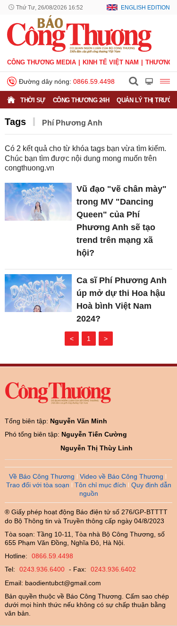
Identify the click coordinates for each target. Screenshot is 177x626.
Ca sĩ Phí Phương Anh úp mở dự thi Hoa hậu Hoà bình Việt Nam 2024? (121, 299)
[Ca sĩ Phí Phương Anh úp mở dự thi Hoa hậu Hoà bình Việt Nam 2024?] (38, 293)
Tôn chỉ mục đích (100, 485)
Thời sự (32, 100)
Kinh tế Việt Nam (111, 62)
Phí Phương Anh (72, 123)
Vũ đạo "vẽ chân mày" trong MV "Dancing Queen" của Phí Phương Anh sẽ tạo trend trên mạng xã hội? (121, 221)
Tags (15, 121)
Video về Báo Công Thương (121, 476)
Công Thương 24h (81, 100)
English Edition (145, 7)
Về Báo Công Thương (42, 476)
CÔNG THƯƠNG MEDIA (41, 62)
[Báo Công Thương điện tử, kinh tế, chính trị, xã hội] (79, 33)
